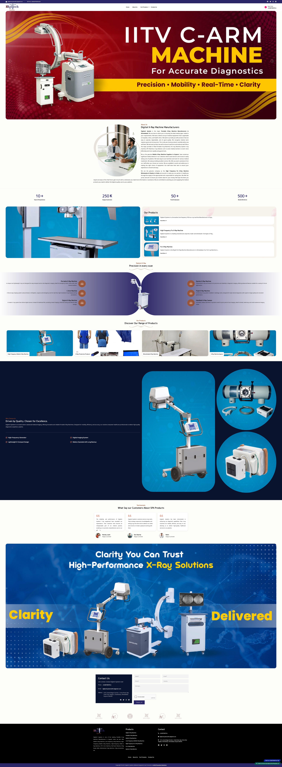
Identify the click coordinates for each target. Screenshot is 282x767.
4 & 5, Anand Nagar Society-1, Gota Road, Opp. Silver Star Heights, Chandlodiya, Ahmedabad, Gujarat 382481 (172, 741)
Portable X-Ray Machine (131, 735)
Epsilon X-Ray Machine (131, 749)
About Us (134, 7)
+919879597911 (272, 8)
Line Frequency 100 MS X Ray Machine (135, 740)
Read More (163, 224)
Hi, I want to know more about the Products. (267, 763)
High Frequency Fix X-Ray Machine (134, 743)
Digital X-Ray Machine (131, 732)
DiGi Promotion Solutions (159, 765)
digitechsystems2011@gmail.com (15, 1)
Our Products (144, 7)
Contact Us (154, 7)
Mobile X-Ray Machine (131, 738)
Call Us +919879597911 (271, 760)
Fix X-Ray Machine (130, 746)
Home (127, 7)
